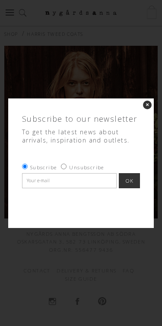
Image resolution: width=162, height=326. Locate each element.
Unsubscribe (86, 167)
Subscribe (43, 167)
